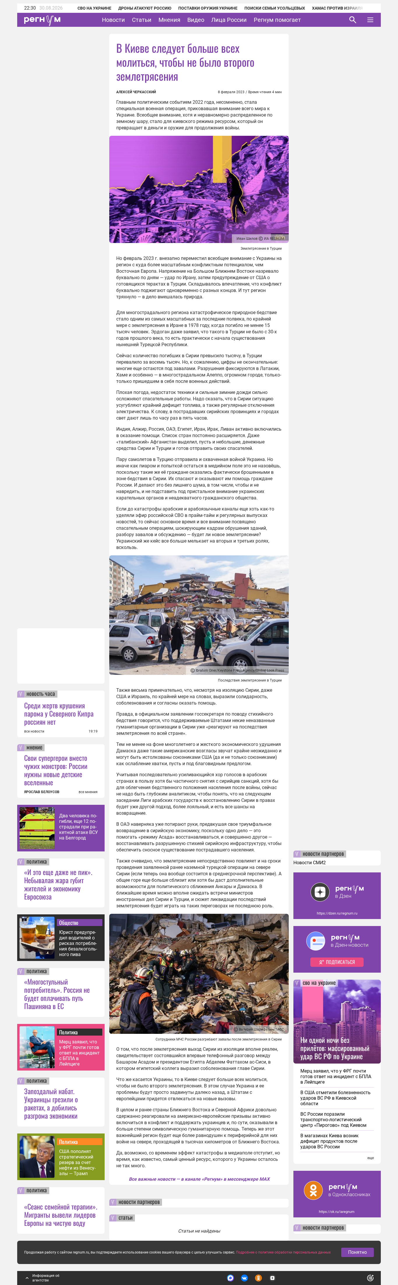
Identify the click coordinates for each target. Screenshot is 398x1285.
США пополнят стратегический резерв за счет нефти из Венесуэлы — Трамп (77, 1162)
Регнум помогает (277, 19)
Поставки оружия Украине (207, 8)
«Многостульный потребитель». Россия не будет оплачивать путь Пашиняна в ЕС (57, 993)
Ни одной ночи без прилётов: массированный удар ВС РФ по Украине (334, 1048)
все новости (34, 731)
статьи (126, 1217)
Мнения (169, 19)
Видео (195, 19)
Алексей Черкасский (136, 92)
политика (37, 861)
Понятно (357, 1252)
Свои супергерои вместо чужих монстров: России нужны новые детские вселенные (55, 770)
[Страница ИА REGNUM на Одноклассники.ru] (258, 1278)
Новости (113, 19)
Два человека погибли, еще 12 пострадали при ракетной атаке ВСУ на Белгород (78, 827)
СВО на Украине (94, 8)
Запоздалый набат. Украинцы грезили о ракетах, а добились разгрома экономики (51, 1103)
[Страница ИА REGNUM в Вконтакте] (244, 1278)
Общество (68, 922)
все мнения (88, 792)
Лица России (229, 19)
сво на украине (319, 983)
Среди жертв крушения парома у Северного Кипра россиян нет (59, 713)
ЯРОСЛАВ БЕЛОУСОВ (41, 792)
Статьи (142, 19)
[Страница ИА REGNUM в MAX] (230, 1278)
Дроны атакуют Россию (144, 8)
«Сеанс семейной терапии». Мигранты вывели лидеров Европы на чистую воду (60, 1214)
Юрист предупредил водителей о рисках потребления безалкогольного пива (78, 943)
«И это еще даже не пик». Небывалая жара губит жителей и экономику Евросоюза (58, 884)
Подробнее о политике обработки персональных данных (283, 1252)
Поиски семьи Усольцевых (274, 8)
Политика (68, 1032)
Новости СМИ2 (309, 862)
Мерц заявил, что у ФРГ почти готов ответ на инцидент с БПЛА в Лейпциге (79, 1053)
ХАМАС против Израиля (337, 8)
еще (370, 1158)
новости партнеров (139, 1202)
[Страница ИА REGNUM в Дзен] (272, 1278)
